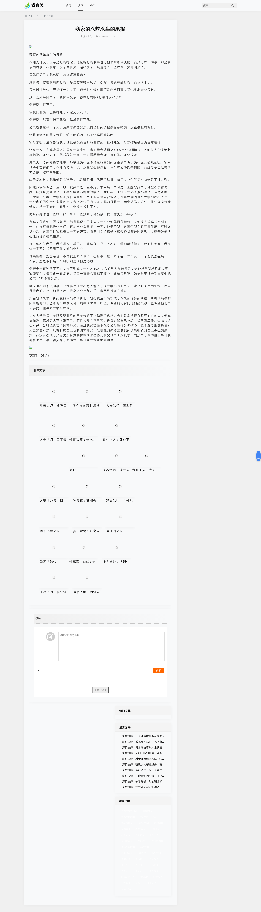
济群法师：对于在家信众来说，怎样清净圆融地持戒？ (154, 758)
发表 (158, 670)
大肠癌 (142, 841)
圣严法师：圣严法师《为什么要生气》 (144, 770)
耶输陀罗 (143, 823)
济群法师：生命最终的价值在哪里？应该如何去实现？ (154, 775)
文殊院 (158, 823)
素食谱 (154, 871)
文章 (80, 5)
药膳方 (157, 877)
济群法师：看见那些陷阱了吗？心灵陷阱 (146, 741)
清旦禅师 (147, 811)
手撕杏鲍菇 (128, 847)
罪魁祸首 (127, 853)
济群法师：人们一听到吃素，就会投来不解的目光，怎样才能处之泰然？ (164, 753)
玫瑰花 (154, 865)
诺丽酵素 (127, 841)
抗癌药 (143, 877)
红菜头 (125, 835)
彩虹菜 (156, 853)
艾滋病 (125, 829)
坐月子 (154, 835)
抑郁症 (125, 859)
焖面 (138, 883)
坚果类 (144, 847)
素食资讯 (87, 36)
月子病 (140, 835)
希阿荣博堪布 (129, 811)
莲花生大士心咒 (148, 817)
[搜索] (232, 5)
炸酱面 (125, 883)
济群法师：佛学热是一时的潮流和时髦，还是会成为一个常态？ (159, 781)
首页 (68, 5)
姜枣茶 (125, 871)
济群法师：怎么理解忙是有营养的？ (143, 736)
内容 (38, 16)
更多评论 (99, 690)
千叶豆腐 (156, 829)
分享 (258, 456)
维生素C (140, 829)
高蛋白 (154, 859)
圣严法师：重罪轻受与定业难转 (140, 787)
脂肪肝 (142, 853)
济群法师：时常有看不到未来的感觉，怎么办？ (150, 747)
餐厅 (92, 5)
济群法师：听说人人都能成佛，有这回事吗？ (148, 764)
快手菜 (151, 883)
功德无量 (127, 877)
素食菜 (140, 871)
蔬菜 (126, 889)
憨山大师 (157, 841)
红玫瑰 (140, 865)
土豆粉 (125, 865)
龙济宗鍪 (127, 823)
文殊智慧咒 (128, 817)
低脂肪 (140, 859)
